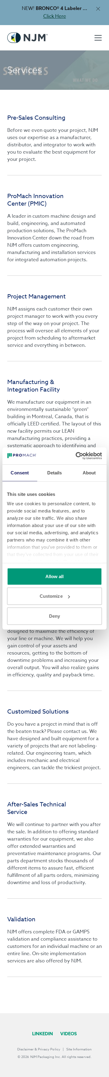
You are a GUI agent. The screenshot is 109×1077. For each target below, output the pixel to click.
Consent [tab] (20, 472)
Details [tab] (54, 472)
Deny (54, 615)
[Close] (98, 8)
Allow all (54, 576)
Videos (68, 1033)
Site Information (79, 1049)
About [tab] (89, 472)
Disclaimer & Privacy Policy (38, 1049)
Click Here (54, 16)
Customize (51, 596)
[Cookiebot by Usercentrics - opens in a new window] (77, 456)
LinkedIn (42, 1033)
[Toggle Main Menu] (98, 38)
